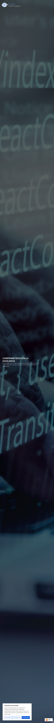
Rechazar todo (17, 717)
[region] (17, 711)
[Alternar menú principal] (51, 4)
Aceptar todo (26, 717)
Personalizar (8, 717)
